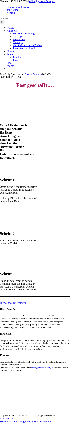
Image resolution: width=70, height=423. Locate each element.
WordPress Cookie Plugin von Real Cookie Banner (26, 421)
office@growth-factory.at (42, 1)
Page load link (7, 418)
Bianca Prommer (33, 74)
